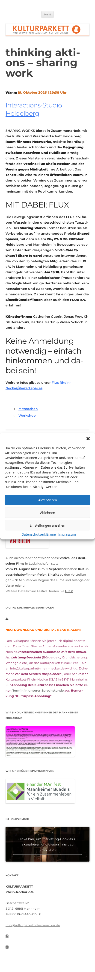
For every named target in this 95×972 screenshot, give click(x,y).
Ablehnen (47, 512)
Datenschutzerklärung (39, 534)
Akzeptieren (47, 500)
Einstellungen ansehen (47, 525)
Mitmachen (28, 409)
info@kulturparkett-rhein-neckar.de (37, 668)
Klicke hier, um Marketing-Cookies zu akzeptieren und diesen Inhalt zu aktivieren (47, 844)
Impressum (67, 534)
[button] (88, 438)
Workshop (27, 415)
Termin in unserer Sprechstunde (38, 690)
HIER (69, 591)
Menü (47, 14)
